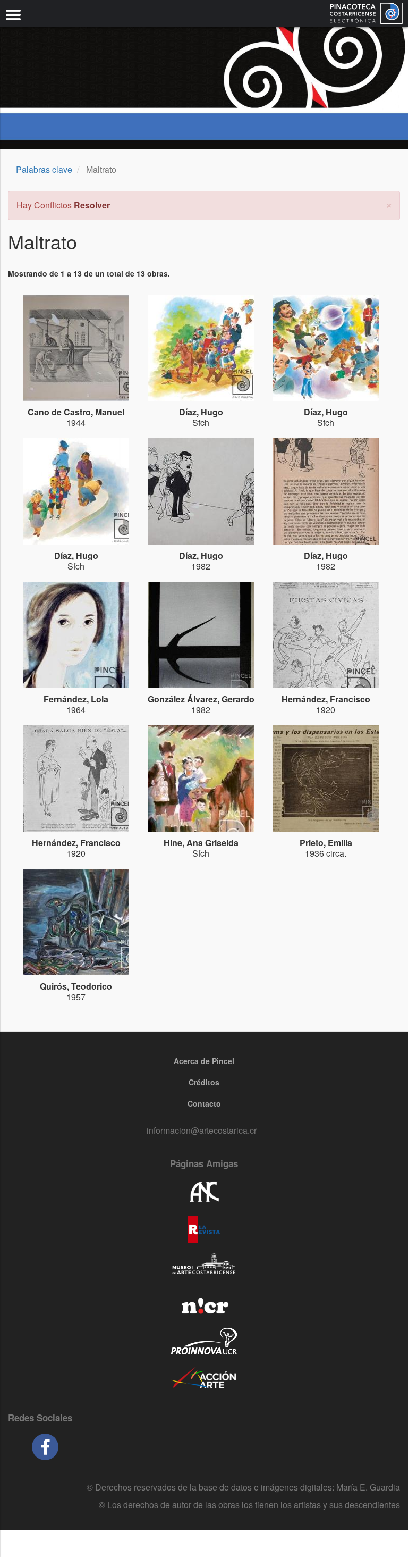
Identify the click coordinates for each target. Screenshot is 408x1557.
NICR (204, 1304)
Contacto (204, 1103)
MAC (204, 1266)
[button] (389, 204)
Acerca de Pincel (204, 1061)
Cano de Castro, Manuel (76, 412)
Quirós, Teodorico (76, 986)
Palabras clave (44, 169)
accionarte (204, 1378)
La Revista (204, 1229)
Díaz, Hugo (201, 412)
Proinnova (204, 1341)
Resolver (92, 205)
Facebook (45, 1447)
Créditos (204, 1082)
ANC (204, 1192)
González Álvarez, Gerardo (201, 699)
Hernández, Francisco (326, 699)
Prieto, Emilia (326, 842)
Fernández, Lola (76, 699)
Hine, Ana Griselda (201, 842)
